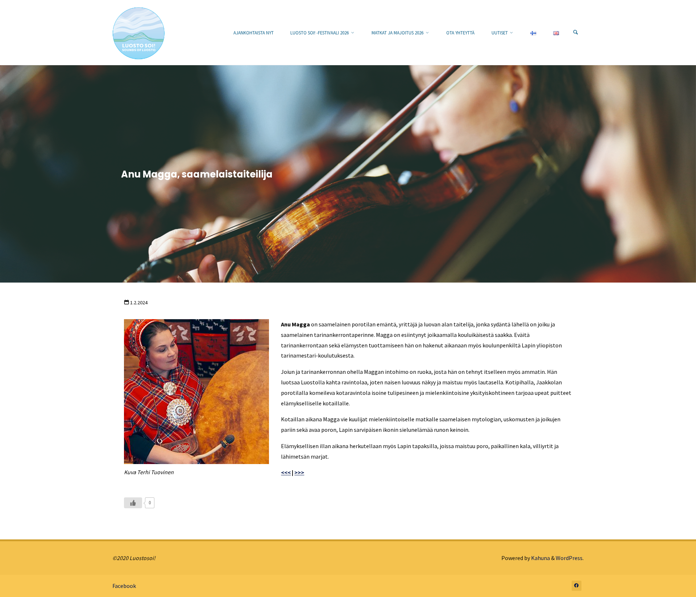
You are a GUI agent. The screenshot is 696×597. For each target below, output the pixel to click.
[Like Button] (133, 502)
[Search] (575, 32)
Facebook (124, 585)
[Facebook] (577, 586)
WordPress (569, 557)
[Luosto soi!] (138, 32)
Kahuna (540, 557)
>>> (299, 472)
